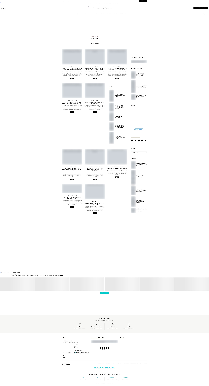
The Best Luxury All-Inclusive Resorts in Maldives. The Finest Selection (119, 107)
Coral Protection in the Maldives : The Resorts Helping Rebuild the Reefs (72, 69)
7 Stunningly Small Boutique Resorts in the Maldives (120, 95)
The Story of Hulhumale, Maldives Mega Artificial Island (72, 198)
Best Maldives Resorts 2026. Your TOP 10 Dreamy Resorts (141, 96)
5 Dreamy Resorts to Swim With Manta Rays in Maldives (120, 137)
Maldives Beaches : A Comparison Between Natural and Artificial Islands (72, 103)
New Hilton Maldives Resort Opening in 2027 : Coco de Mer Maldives (141, 86)
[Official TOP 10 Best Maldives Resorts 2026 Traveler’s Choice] (104, 3)
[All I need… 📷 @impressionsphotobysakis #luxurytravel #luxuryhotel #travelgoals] (191, 283)
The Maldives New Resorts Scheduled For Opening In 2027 (141, 74)
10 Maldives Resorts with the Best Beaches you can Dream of (141, 210)
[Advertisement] (104, 26)
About (74, 1)
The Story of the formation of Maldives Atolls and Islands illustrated (95, 169)
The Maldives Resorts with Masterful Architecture (140, 177)
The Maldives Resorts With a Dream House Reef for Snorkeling (119, 126)
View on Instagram (138, 129)
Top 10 (204, 14)
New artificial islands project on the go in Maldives (94, 103)
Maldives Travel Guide (72, 66)
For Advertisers (64, 1)
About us (64, 357)
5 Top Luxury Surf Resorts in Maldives (119, 117)
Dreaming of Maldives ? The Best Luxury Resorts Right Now (141, 164)
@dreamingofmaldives (15, 274)
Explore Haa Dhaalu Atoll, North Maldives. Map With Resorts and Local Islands (72, 169)
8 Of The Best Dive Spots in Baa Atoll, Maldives (140, 201)
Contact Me (69, 1)
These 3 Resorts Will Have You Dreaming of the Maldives (141, 190)
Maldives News (94, 100)
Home (72, 14)
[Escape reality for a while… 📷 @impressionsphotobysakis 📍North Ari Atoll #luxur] (140, 117)
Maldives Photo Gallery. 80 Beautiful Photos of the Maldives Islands (117, 69)
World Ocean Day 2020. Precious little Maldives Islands (95, 204)
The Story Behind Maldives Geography (117, 168)
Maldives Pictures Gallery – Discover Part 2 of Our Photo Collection (94, 69)
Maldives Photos (95, 66)
